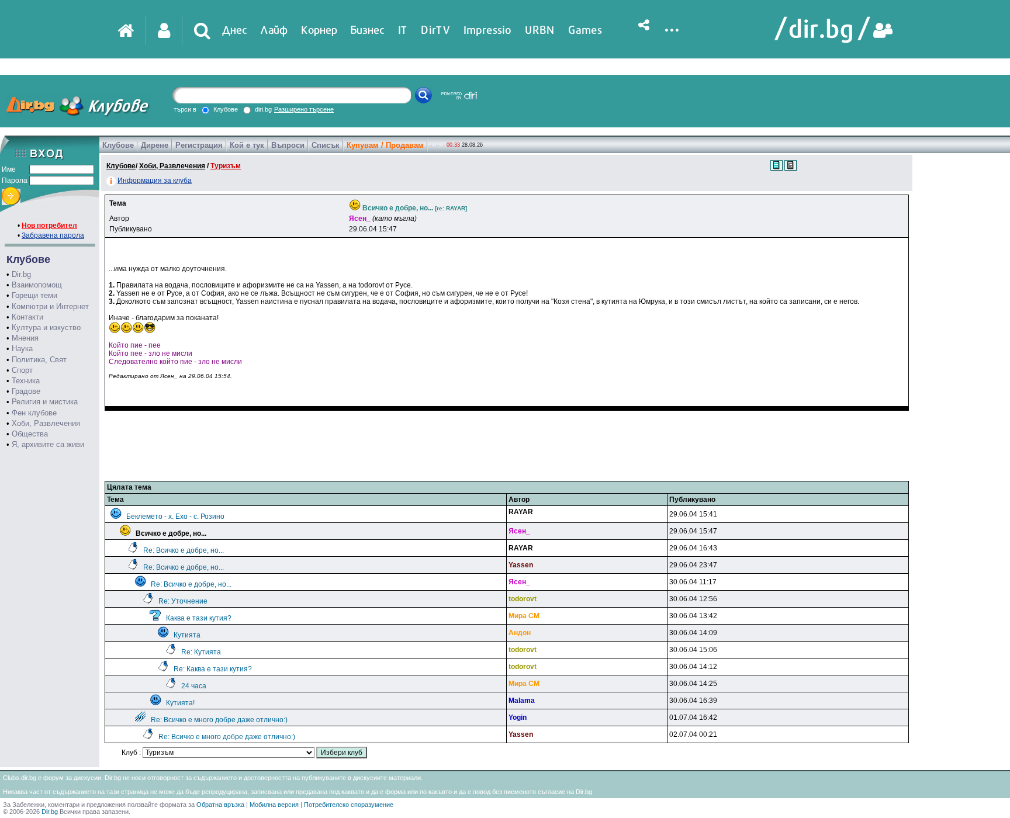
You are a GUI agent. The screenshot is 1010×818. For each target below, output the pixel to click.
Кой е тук (247, 145)
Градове (26, 391)
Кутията (187, 635)
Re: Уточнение (182, 601)
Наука (22, 348)
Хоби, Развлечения (46, 423)
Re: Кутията (201, 652)
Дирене (154, 145)
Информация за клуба (154, 180)
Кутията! (180, 703)
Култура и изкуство (46, 327)
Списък (326, 145)
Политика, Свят (39, 359)
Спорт (22, 370)
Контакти (27, 317)
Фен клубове (34, 412)
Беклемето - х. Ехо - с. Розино (175, 516)
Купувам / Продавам (385, 145)
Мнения (25, 338)
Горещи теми (34, 295)
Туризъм (225, 166)
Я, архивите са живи (48, 444)
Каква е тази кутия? (198, 618)
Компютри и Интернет (50, 306)
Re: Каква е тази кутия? (213, 669)
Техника (26, 380)
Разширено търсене (304, 109)
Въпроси (288, 145)
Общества (30, 433)
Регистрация (199, 145)
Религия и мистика (45, 401)
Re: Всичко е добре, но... (183, 550)
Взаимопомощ (37, 284)
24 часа (193, 686)
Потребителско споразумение (348, 804)
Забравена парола (53, 235)
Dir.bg (21, 274)
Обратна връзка (220, 804)
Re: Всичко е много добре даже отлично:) (219, 720)
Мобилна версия (274, 804)
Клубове (118, 145)
